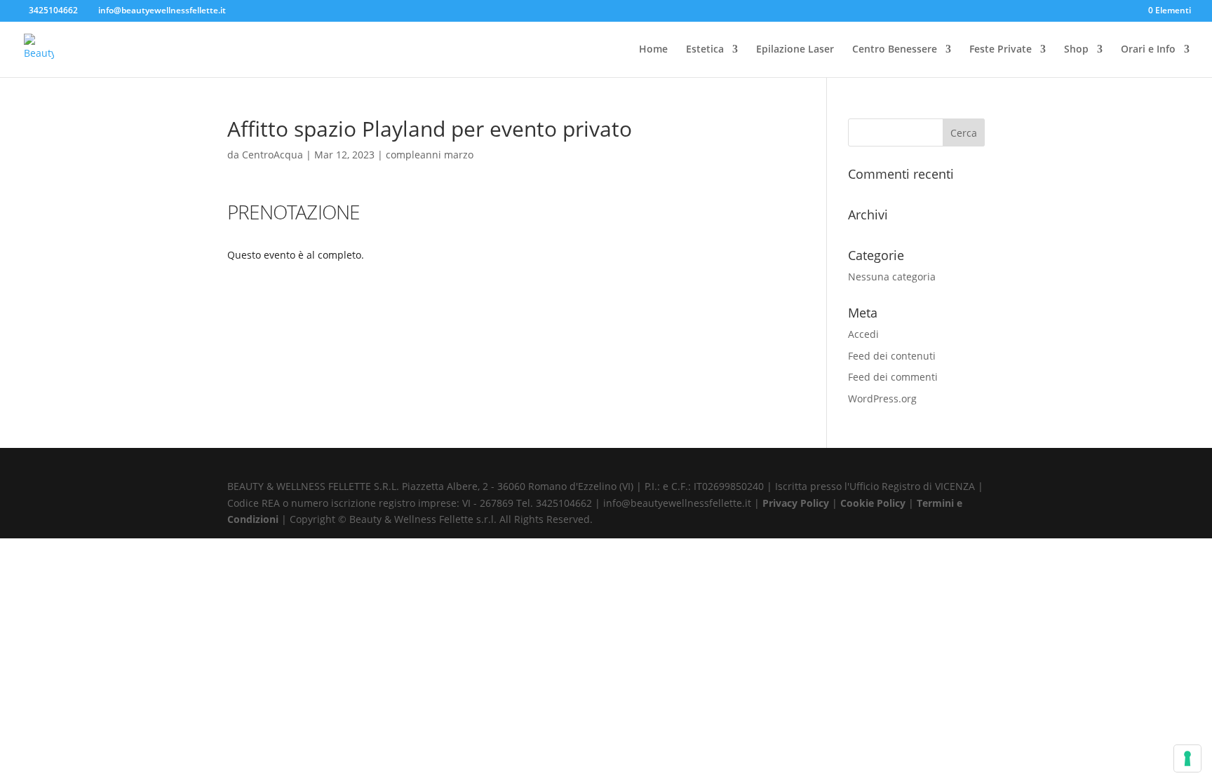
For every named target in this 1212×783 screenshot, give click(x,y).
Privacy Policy (797, 503)
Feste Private (1000, 49)
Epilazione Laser (795, 49)
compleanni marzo (429, 154)
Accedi (863, 334)
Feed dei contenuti (892, 355)
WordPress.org (882, 398)
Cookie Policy (874, 503)
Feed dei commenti (893, 376)
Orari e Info (1148, 49)
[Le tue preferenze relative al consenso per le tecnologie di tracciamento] (1187, 758)
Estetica (705, 49)
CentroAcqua (272, 154)
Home (653, 49)
